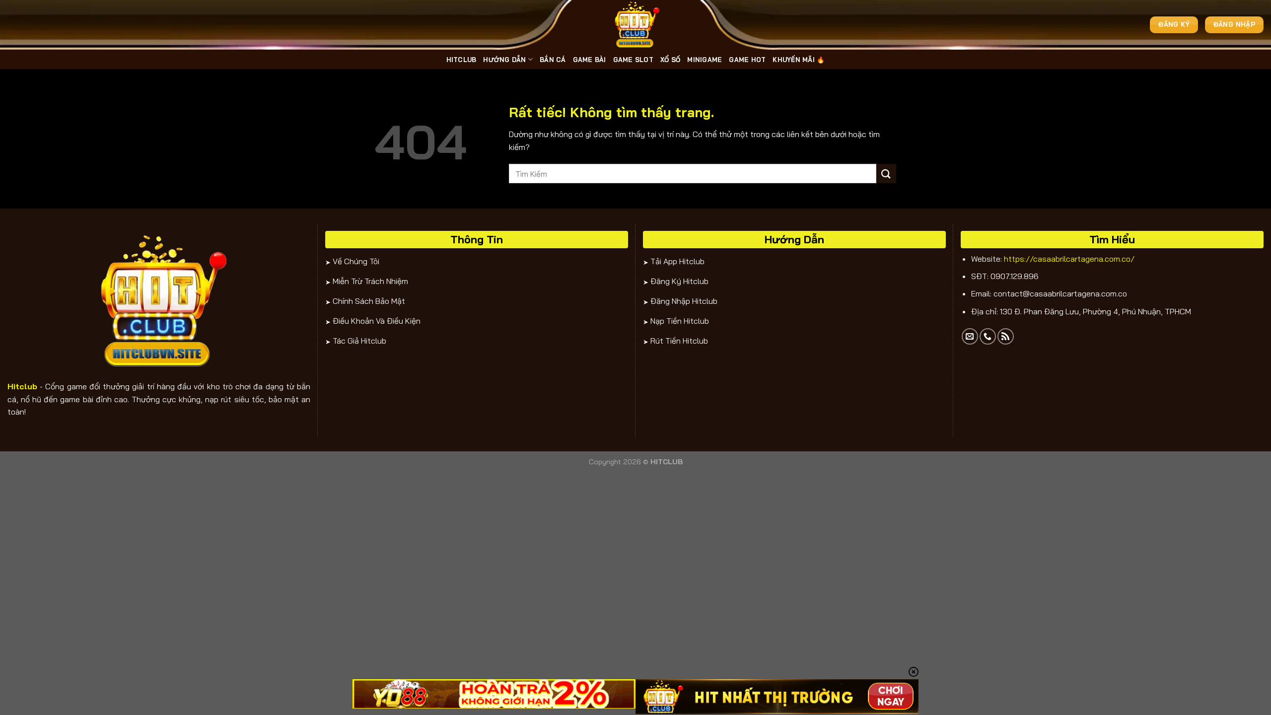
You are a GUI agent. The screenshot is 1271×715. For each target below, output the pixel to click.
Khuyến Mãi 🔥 (799, 60)
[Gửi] (886, 173)
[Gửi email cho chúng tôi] (970, 336)
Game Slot (633, 60)
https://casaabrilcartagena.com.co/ (1069, 259)
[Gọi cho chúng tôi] (988, 336)
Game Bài (589, 60)
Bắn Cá (553, 60)
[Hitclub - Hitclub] (635, 25)
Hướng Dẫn (504, 60)
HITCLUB (461, 60)
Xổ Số (670, 60)
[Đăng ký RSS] (1005, 336)
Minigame (704, 60)
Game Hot (747, 60)
